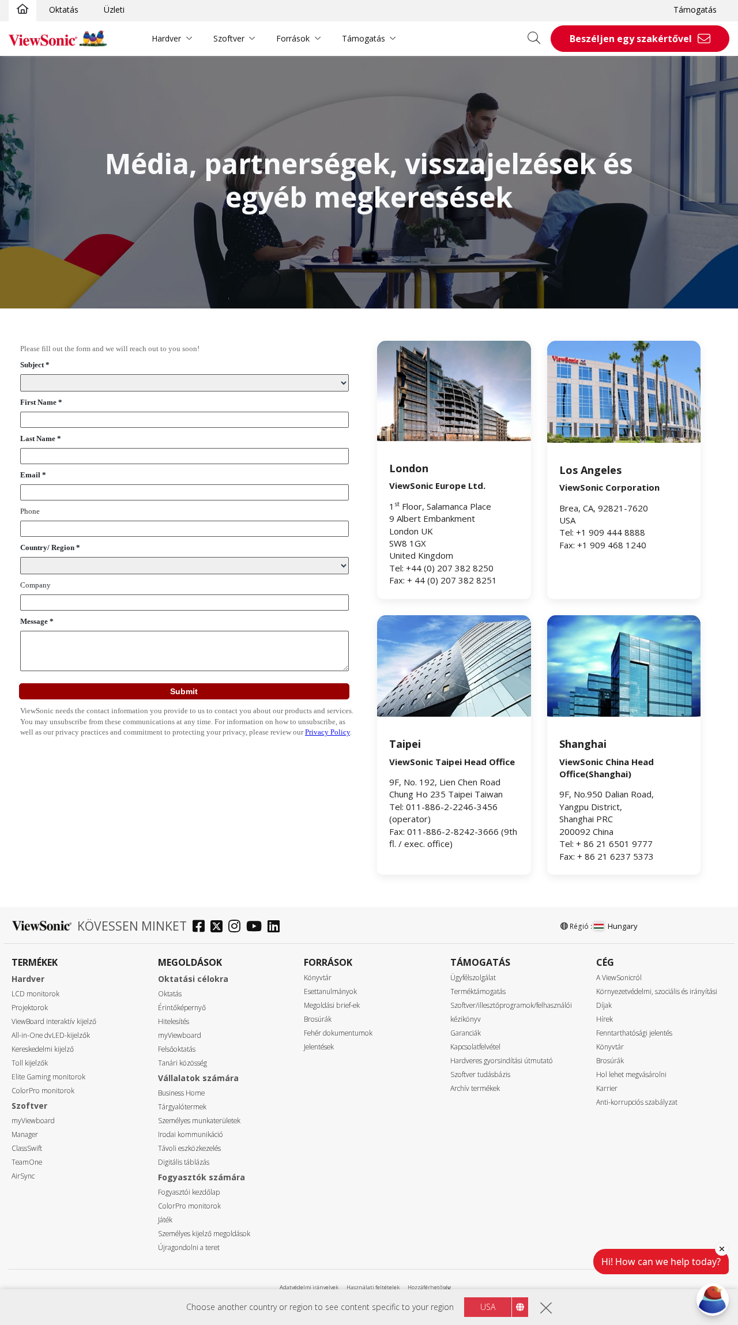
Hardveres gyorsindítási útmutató (501, 1061)
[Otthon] (22, 10)
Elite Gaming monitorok (48, 1077)
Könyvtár (318, 978)
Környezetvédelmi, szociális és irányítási (656, 991)
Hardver (166, 38)
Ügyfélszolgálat (473, 978)
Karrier (606, 1088)
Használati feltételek (373, 1287)
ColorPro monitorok (43, 1091)
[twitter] (219, 927)
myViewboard (33, 1121)
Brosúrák (318, 1019)
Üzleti (114, 9)
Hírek (604, 1019)
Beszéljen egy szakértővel (631, 38)
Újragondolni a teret (189, 1247)
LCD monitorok (35, 994)
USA (487, 1306)
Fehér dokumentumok (338, 1033)
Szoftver (228, 38)
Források (293, 38)
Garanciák (465, 1033)
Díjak (604, 1005)
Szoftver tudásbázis (480, 1074)
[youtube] (257, 927)
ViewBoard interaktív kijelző (54, 1021)
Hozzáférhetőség (429, 1287)
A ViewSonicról (619, 978)
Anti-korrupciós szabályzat (636, 1102)
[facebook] (201, 927)
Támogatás (695, 9)
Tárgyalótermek (182, 1107)
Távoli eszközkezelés (189, 1148)
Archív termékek (475, 1088)
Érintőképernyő (182, 1007)
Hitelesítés (173, 1021)
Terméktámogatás (478, 991)
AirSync (23, 1176)
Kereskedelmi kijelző (43, 1049)
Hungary (623, 926)
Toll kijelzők (30, 1063)
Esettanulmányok (330, 991)
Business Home (181, 1093)
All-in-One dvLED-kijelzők (51, 1035)
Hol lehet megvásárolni (631, 1074)
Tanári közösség (182, 1063)
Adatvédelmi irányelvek (309, 1287)
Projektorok (30, 1007)
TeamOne (27, 1162)
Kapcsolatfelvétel (475, 1047)
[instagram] (237, 927)
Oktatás (63, 9)
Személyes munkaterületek (199, 1121)
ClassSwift (27, 1148)
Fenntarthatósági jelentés (634, 1033)
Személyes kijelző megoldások (204, 1234)
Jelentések (319, 1047)
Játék (165, 1220)
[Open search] (538, 38)
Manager (25, 1134)
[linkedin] (276, 927)
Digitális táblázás (183, 1162)
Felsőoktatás (176, 1049)
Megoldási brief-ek (332, 1005)
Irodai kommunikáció (190, 1134)
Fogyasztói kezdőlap (189, 1192)
